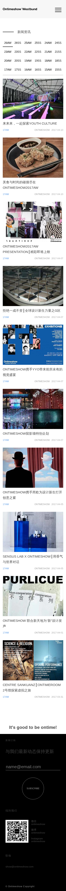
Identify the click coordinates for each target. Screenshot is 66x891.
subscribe (33, 788)
